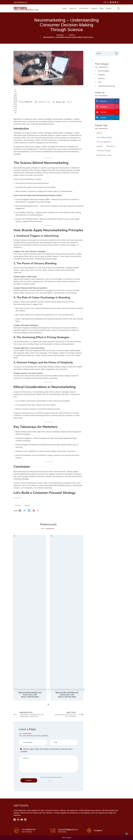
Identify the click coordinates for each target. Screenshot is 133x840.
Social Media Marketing (106, 86)
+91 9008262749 (28, 830)
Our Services (83, 8)
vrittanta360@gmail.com (20, 2)
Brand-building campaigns (104, 137)
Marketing (99, 146)
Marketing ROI (110, 146)
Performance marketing (104, 150)
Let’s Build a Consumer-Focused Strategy (45, 493)
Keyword (27, 505)
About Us (72, 8)
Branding (101, 75)
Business (58, 102)
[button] (48, 704)
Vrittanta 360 (28, 102)
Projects (94, 8)
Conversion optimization (104, 142)
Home (65, 8)
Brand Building (103, 71)
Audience (99, 133)
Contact (108, 8)
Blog (101, 8)
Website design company (104, 155)
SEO (63, 102)
